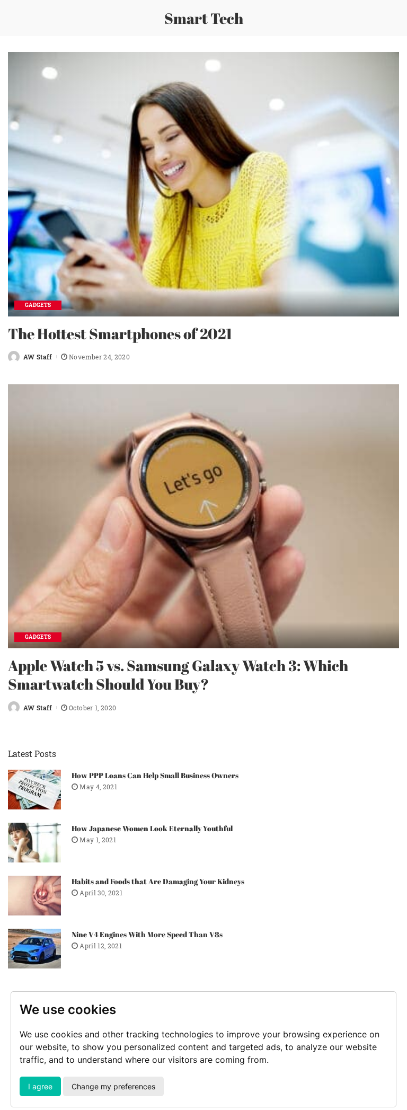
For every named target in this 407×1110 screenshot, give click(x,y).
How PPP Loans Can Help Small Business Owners (155, 775)
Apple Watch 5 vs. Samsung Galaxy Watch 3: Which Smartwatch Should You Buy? (178, 674)
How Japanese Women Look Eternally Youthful (152, 828)
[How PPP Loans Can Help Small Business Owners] (34, 789)
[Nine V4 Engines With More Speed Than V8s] (34, 948)
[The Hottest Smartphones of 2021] (203, 184)
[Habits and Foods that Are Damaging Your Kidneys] (34, 895)
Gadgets (38, 305)
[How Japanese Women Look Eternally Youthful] (34, 842)
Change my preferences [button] (113, 1086)
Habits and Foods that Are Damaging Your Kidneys (158, 881)
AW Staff (37, 357)
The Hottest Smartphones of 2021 (120, 333)
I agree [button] (40, 1086)
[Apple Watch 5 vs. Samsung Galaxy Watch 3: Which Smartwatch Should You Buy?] (203, 516)
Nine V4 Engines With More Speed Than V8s (147, 934)
